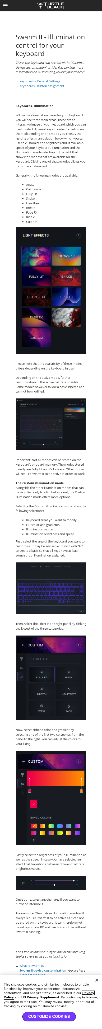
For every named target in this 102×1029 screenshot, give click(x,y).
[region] (51, 1002)
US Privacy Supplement (40, 997)
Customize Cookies (49, 1017)
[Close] (97, 980)
